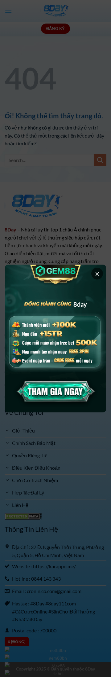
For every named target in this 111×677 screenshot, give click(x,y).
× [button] (97, 274)
